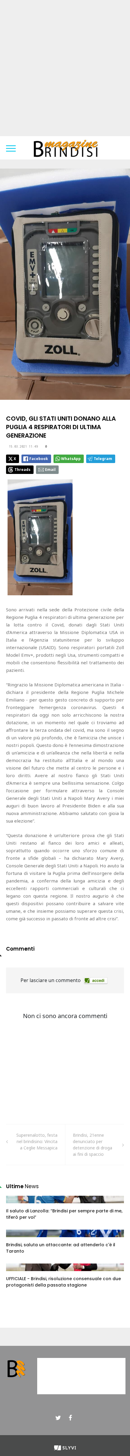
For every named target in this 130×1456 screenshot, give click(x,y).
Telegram (103, 458)
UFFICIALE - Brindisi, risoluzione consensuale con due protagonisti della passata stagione (63, 1282)
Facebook (38, 458)
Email (50, 469)
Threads (23, 469)
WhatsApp (71, 458)
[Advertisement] (65, 68)
